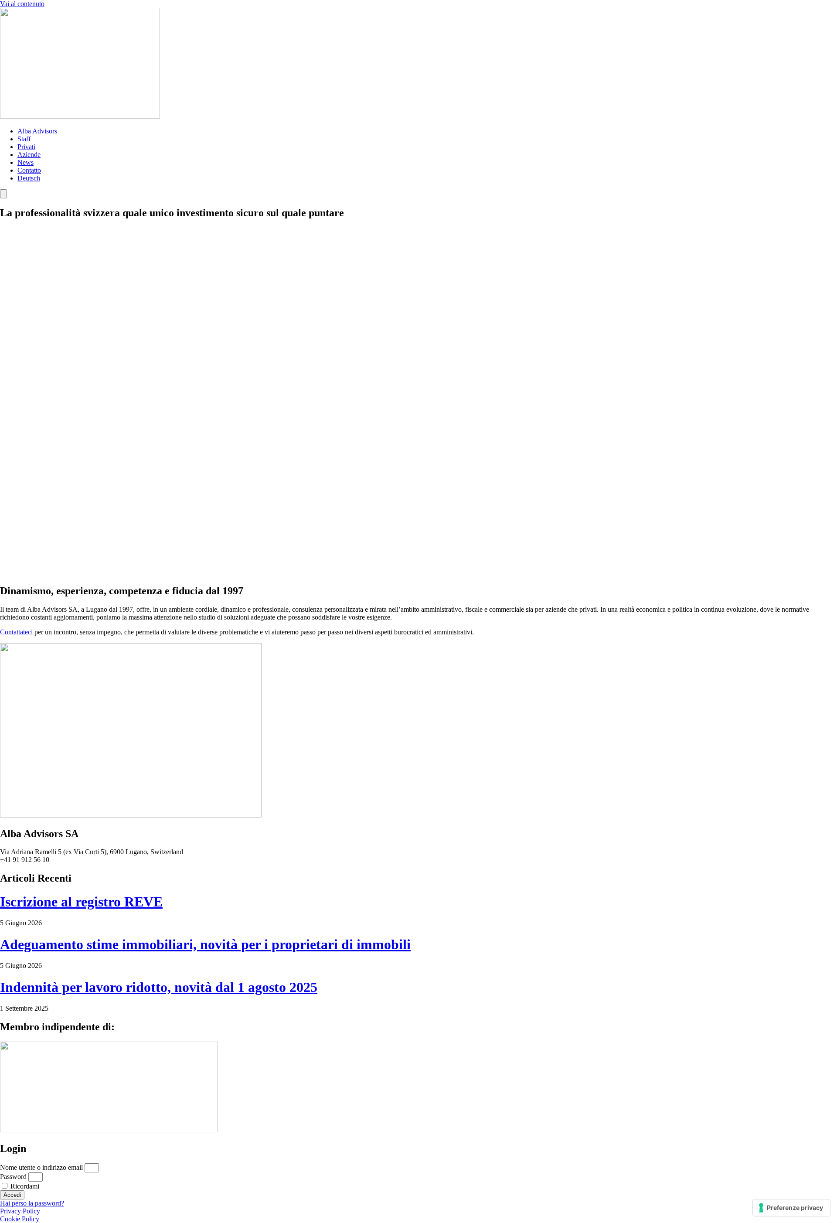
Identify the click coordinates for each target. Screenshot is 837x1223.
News (25, 162)
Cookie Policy (19, 1219)
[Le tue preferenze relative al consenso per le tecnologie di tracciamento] (791, 1207)
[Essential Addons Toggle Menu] (3, 193)
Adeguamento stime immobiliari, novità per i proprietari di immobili (205, 944)
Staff (24, 139)
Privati (26, 146)
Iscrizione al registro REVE (81, 902)
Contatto (29, 170)
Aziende (29, 154)
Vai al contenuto (22, 3)
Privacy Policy (20, 1211)
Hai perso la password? (32, 1203)
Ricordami (24, 1186)
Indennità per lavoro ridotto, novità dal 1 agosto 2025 (158, 987)
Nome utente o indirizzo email (41, 1167)
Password (13, 1176)
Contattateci (17, 632)
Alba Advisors (37, 131)
